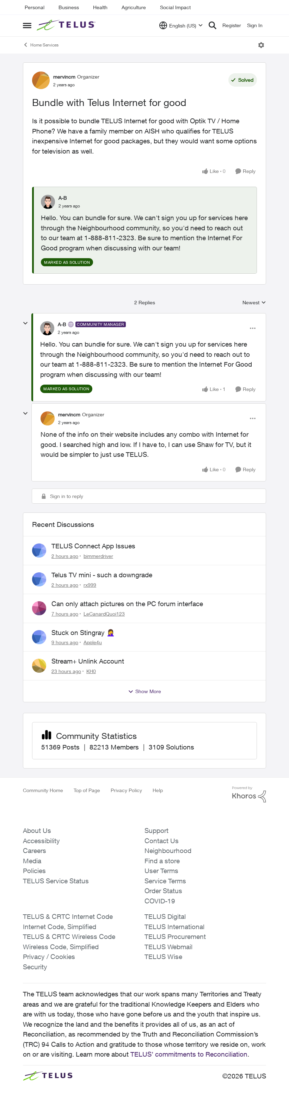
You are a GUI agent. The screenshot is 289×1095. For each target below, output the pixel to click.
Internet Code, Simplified (59, 927)
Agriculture (134, 7)
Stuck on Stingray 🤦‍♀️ (83, 632)
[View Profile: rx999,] (39, 579)
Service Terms (165, 881)
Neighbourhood (167, 850)
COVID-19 (159, 901)
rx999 (90, 585)
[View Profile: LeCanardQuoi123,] (39, 608)
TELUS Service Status (56, 881)
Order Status (163, 891)
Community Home (43, 790)
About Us (37, 830)
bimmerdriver (98, 556)
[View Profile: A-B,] (48, 202)
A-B (63, 198)
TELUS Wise (163, 956)
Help (158, 790)
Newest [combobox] (254, 302)
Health (100, 7)
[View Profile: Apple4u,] (39, 637)
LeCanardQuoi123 (104, 614)
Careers (34, 850)
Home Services (44, 45)
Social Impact (175, 7)
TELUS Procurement (175, 936)
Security (35, 967)
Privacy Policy (126, 790)
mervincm (64, 77)
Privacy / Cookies (49, 956)
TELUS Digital (165, 916)
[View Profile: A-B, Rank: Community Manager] (47, 328)
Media (32, 861)
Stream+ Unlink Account (87, 661)
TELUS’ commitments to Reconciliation (188, 1054)
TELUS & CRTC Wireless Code (69, 936)
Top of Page (87, 790)
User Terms (161, 871)
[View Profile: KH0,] (39, 666)
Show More (148, 691)
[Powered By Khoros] (249, 794)
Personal (34, 7)
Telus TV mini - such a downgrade (101, 575)
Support (156, 830)
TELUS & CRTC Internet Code (68, 916)
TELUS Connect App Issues (93, 546)
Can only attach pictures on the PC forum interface (127, 604)
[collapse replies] (25, 323)
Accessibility (41, 841)
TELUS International (174, 927)
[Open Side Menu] (27, 25)
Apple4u (93, 642)
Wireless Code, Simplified (61, 947)
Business (69, 7)
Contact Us (161, 841)
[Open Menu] (261, 45)
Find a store (162, 861)
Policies (34, 871)
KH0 (91, 671)
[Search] (212, 25)
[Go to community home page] (67, 25)
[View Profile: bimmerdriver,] (39, 550)
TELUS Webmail (168, 947)
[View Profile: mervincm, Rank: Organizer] (41, 80)
